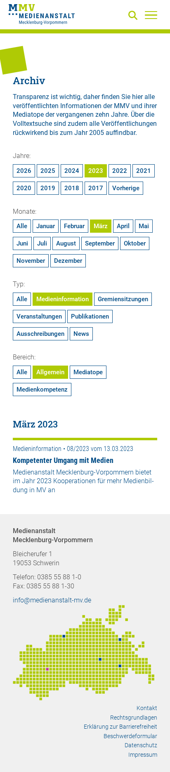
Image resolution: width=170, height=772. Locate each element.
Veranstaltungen (39, 316)
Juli (42, 243)
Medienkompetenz (42, 389)
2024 (71, 171)
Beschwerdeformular (130, 736)
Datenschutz (141, 745)
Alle (22, 226)
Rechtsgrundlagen (133, 717)
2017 (95, 188)
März (101, 226)
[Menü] (151, 15)
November (31, 260)
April (123, 226)
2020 (24, 188)
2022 (119, 171)
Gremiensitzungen (123, 299)
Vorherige (125, 188)
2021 (143, 171)
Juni (22, 243)
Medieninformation (62, 299)
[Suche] (134, 16)
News (81, 334)
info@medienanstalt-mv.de (52, 600)
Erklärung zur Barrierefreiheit (120, 726)
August (66, 243)
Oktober (135, 243)
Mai (144, 226)
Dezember (68, 260)
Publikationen (90, 316)
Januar (45, 226)
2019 (47, 188)
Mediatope (88, 372)
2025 (47, 171)
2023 (95, 171)
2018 (71, 188)
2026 (24, 171)
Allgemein (50, 372)
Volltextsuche (32, 123)
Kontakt (147, 708)
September (100, 243)
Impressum (142, 754)
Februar (74, 226)
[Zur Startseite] (42, 15)
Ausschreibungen (40, 334)
